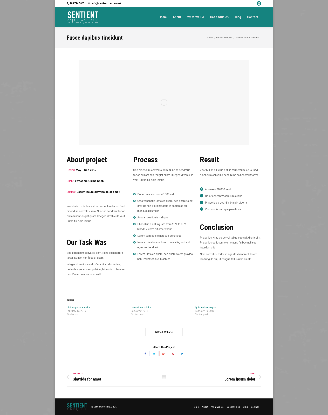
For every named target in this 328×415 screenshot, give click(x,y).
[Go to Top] (322, 409)
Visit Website (165, 332)
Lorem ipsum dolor (141, 307)
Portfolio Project (224, 37)
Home (210, 37)
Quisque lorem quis (205, 307)
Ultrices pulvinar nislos (78, 307)
